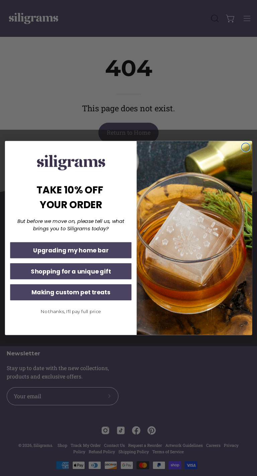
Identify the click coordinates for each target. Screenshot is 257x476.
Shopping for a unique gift (71, 271)
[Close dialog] (245, 147)
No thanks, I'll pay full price (71, 311)
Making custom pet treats (70, 292)
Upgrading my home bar (70, 250)
